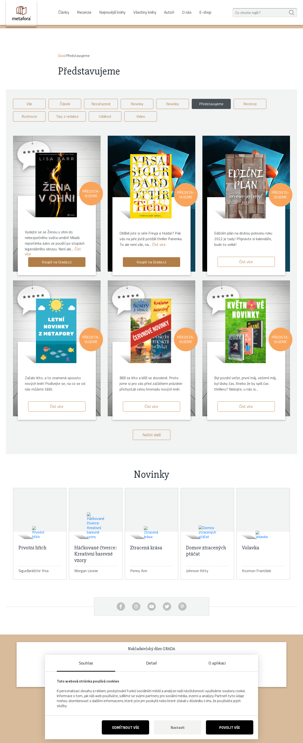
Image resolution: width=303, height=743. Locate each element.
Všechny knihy (144, 12)
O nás (187, 12)
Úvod (62, 55)
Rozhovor (29, 116)
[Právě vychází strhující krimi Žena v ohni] (56, 185)
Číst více (159, 244)
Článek (65, 104)
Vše (29, 104)
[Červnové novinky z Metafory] (151, 331)
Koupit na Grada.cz (57, 262)
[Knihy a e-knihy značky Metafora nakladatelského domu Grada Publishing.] (21, 13)
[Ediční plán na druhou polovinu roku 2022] (245, 186)
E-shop (205, 12)
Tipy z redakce (67, 116)
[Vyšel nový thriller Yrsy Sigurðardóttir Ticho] (151, 186)
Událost (105, 116)
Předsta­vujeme (211, 104)
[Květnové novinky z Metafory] (245, 331)
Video (140, 116)
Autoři (169, 12)
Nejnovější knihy (112, 12)
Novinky (137, 104)
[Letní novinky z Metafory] (56, 331)
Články (63, 12)
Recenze (84, 12)
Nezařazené (101, 104)
